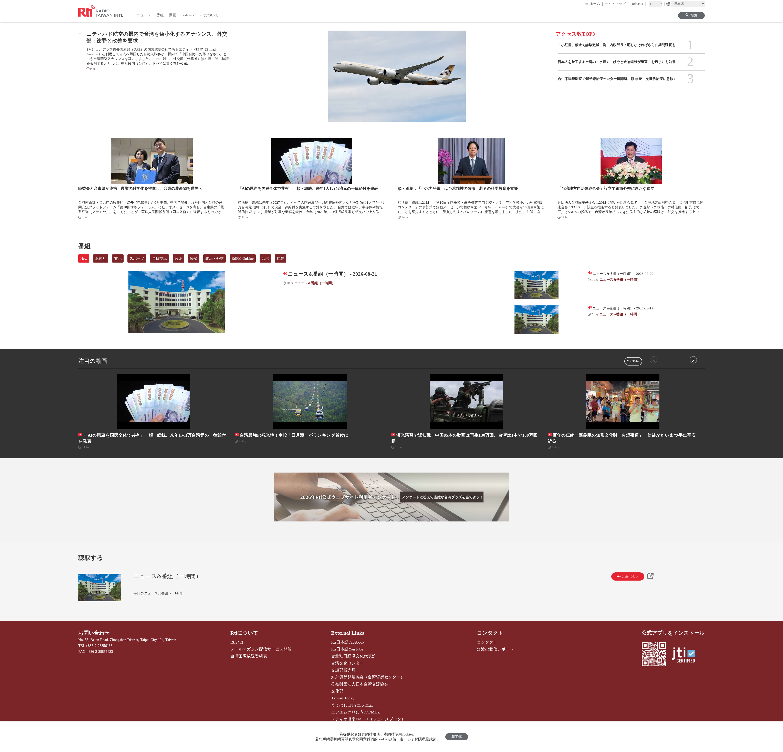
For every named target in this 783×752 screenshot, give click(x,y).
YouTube (633, 361)
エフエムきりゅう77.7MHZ (355, 712)
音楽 (178, 258)
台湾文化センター (347, 663)
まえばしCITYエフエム (352, 705)
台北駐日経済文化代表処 (353, 656)
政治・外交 (214, 258)
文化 (118, 258)
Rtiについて (244, 633)
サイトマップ (616, 4)
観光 (280, 258)
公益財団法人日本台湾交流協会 (359, 684)
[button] (693, 359)
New (83, 258)
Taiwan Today (342, 698)
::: (586, 4)
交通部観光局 (343, 670)
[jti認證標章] (686, 655)
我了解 (456, 737)
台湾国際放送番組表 (248, 656)
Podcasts (638, 4)
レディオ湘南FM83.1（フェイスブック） (368, 719)
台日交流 (159, 258)
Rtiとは (237, 642)
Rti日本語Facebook (347, 642)
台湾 (265, 258)
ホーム (596, 4)
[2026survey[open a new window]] (392, 497)
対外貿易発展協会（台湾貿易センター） (368, 677)
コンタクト (490, 633)
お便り (100, 258)
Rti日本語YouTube (347, 649)
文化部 (337, 691)
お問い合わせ (94, 633)
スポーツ (136, 258)
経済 (193, 258)
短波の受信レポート (495, 649)
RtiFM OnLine (243, 258)
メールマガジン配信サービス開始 (261, 649)
